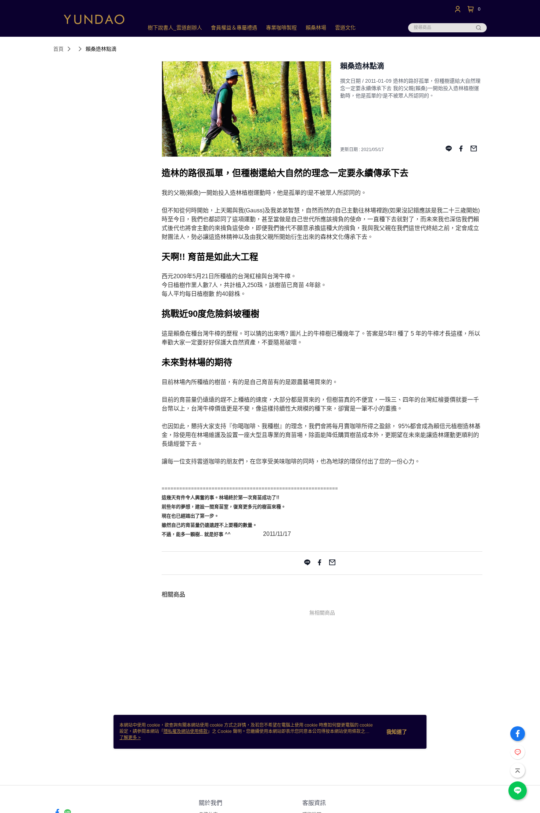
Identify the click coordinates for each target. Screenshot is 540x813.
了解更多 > (130, 737)
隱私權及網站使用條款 (185, 731)
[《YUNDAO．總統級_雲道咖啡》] (94, 19)
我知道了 (396, 732)
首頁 (58, 49)
